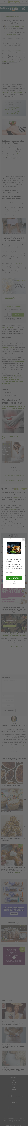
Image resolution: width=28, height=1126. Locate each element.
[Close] (23, 539)
